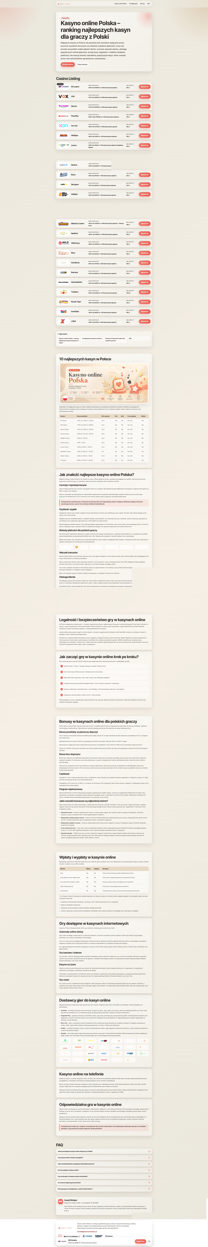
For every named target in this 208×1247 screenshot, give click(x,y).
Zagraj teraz (145, 86)
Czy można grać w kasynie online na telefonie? (73, 1176)
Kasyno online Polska (120, 3)
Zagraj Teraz (140, 1241)
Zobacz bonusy (82, 64)
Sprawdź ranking (67, 64)
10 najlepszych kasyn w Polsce (92, 338)
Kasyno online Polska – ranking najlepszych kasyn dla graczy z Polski (69, 341)
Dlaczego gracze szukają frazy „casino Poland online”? (75, 1189)
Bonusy (142, 3)
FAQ (148, 3)
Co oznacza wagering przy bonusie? (69, 1182)
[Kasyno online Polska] (63, 3)
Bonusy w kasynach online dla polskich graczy (115, 339)
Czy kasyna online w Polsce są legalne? (70, 1157)
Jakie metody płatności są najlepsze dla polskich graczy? (76, 1164)
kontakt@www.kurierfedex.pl (87, 1231)
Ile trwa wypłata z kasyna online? (68, 1170)
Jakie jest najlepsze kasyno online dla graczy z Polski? (75, 1151)
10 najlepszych (133, 3)
